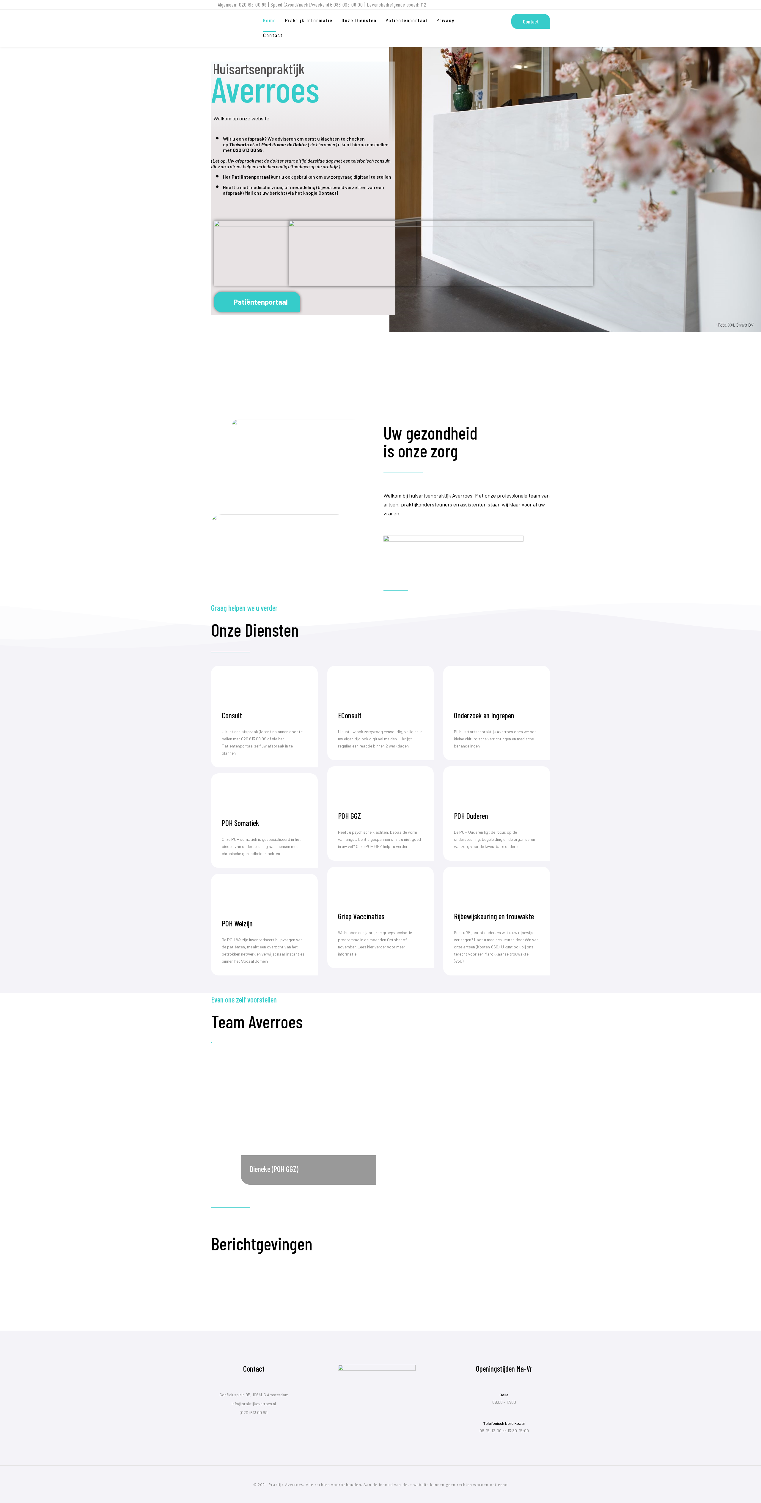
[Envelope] (547, 6)
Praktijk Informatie (309, 20)
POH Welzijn (237, 923)
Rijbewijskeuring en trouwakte (494, 916)
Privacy (445, 20)
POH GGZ (349, 815)
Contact (273, 35)
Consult (232, 715)
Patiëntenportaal (406, 20)
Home (269, 20)
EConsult (349, 715)
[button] (257, 302)
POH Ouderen (471, 815)
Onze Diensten (359, 20)
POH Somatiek (240, 822)
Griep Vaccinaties (361, 916)
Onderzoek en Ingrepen (484, 715)
